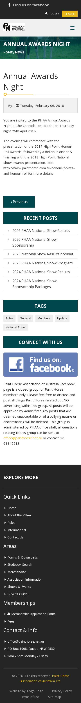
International (16, 530)
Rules (9, 318)
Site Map (54, 697)
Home (8, 52)
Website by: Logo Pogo (26, 691)
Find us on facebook (31, 4)
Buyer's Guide (17, 594)
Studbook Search (19, 564)
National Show (15, 327)
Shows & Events (19, 586)
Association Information (25, 579)
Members (44, 318)
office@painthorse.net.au (22, 438)
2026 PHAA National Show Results (41, 230)
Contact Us (15, 537)
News (19, 52)
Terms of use (30, 697)
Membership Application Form (32, 614)
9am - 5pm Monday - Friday (27, 656)
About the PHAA (19, 515)
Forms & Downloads (22, 557)
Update (62, 318)
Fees (10, 621)
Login (55, 13)
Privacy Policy (62, 691)
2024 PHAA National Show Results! (41, 271)
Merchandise (16, 572)
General (25, 318)
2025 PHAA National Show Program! (42, 263)
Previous (20, 201)
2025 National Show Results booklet (42, 254)
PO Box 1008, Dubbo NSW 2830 (31, 648)
